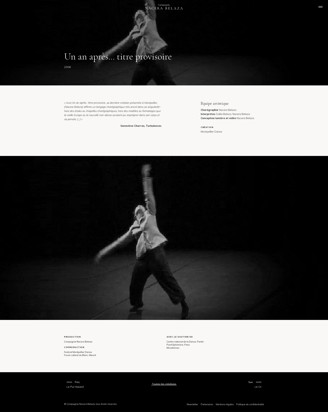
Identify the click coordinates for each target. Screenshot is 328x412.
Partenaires (207, 404)
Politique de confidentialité (250, 404)
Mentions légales (225, 404)
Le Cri (258, 386)
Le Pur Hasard (75, 386)
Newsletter (192, 404)
